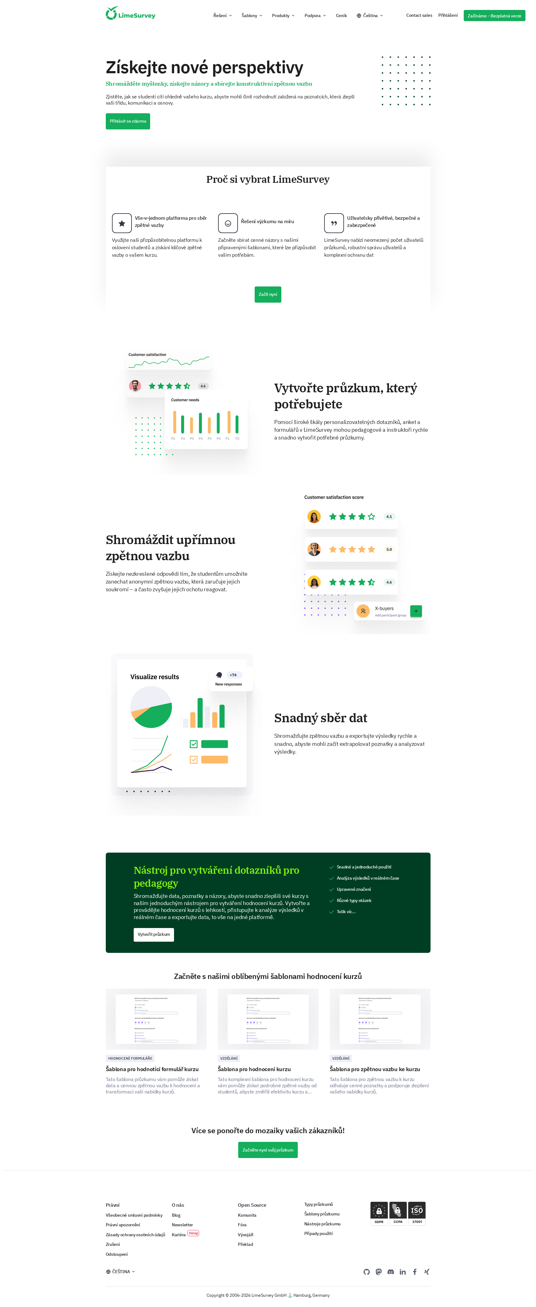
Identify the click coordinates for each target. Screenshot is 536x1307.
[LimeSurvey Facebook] (414, 1272)
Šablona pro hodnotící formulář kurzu (152, 1069)
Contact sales (419, 15)
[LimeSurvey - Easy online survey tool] (130, 15)
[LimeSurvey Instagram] (427, 1272)
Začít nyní (268, 294)
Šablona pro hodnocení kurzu (254, 1069)
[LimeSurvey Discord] (391, 1272)
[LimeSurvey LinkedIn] (402, 1272)
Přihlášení (448, 15)
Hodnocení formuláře (130, 1058)
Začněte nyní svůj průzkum (268, 1150)
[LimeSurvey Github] (366, 1272)
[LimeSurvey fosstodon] (378, 1272)
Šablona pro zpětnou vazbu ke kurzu (375, 1069)
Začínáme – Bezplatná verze (494, 16)
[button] (223, 15)
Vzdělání (229, 1058)
